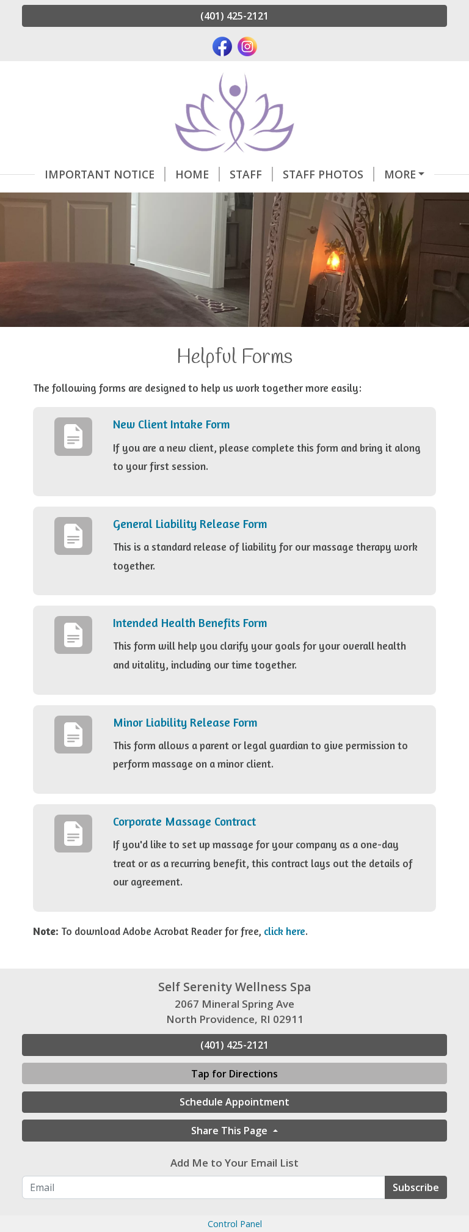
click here (284, 931)
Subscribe (416, 1187)
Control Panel (235, 1224)
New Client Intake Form (171, 424)
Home (192, 174)
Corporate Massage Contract (184, 821)
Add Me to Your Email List (234, 1163)
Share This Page (230, 1130)
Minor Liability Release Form (185, 722)
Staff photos (323, 174)
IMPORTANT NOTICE (100, 174)
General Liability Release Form (190, 523)
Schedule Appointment (234, 1102)
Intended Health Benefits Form (190, 622)
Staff (246, 174)
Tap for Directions (234, 1073)
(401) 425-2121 (234, 16)
